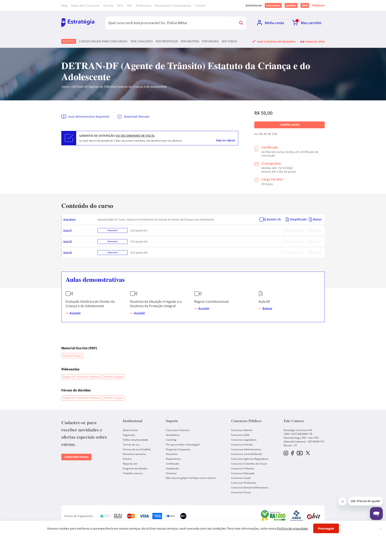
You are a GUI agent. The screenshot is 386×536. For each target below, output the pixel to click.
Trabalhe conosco (133, 473)
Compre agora (289, 124)
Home (65, 87)
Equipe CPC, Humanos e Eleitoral (81, 376)
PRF (129, 5)
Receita (108, 5)
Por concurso (142, 41)
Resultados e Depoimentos (173, 5)
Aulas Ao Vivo (315, 41)
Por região (210, 41)
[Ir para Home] (77, 23)
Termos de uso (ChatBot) (137, 449)
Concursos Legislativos (244, 439)
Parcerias (171, 473)
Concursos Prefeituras (243, 482)
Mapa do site (130, 463)
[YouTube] (300, 453)
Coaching (171, 439)
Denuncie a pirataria (134, 454)
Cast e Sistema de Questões (276, 41)
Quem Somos (130, 430)
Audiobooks (172, 468)
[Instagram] (286, 453)
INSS (120, 5)
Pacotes (69, 41)
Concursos (273, 5)
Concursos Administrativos (246, 449)
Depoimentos (173, 459)
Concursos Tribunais (242, 468)
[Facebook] (292, 453)
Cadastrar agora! (76, 457)
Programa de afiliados (135, 468)
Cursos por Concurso (177, 430)
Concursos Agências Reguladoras (250, 459)
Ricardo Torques (72, 355)
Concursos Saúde (241, 478)
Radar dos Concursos (85, 5)
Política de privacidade (135, 439)
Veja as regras (225, 140)
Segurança (129, 435)
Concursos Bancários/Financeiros (250, 487)
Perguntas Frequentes (178, 449)
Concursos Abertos (242, 430)
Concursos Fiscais (241, 492)
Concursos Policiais (242, 444)
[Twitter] (308, 453)
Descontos (172, 454)
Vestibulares (173, 435)
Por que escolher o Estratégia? (183, 444)
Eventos (127, 459)
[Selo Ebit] (314, 516)
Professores (143, 5)
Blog (64, 5)
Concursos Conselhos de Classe (249, 463)
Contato (200, 5)
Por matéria (190, 41)
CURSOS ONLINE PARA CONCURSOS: (103, 41)
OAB (305, 5)
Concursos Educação (243, 473)
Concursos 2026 (240, 435)
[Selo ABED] (297, 516)
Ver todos (229, 41)
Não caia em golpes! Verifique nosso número (191, 478)
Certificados (172, 463)
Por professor (167, 41)
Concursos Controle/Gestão (246, 454)
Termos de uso (131, 444)
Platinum (318, 5)
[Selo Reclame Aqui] (273, 516)
